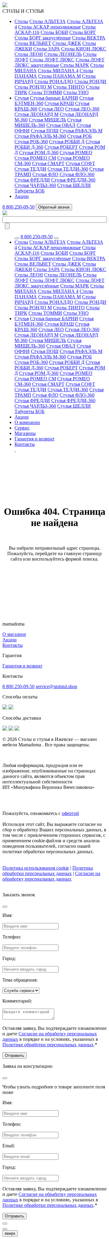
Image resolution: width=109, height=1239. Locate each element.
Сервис (22, 427)
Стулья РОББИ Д (66, 141)
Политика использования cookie (35, 868)
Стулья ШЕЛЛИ (74, 185)
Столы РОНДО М (33, 87)
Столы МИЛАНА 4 (58, 70)
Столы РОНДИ (90, 81)
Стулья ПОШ (44, 130)
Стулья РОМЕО (76, 152)
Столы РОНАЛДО (54, 81)
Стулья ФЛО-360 (77, 174)
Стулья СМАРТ (48, 163)
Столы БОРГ (82, 32)
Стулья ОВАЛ (60, 125)
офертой (70, 813)
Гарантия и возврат (34, 438)
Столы (21, 21)
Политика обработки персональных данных (47, 870)
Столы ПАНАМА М (59, 76)
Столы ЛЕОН (29, 54)
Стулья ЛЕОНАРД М (36, 114)
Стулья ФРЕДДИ (32, 179)
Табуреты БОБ (30, 190)
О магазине (14, 634)
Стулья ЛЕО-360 (82, 108)
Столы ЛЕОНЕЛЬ (63, 54)
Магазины (25, 433)
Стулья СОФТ (80, 163)
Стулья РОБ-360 (31, 141)
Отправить (14, 1055)
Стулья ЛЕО (51, 108)
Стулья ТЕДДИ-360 (68, 168)
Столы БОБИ (54, 32)
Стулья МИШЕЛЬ (47, 119)
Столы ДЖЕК (66, 43)
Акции (22, 196)
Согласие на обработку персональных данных (51, 876)
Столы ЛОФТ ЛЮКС (52, 59)
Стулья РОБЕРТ (61, 147)
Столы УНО (76, 92)
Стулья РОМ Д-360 (38, 152)
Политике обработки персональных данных (48, 1044)
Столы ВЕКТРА (88, 37)
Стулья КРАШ (59, 103)
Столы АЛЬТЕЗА (47, 21)
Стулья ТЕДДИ (30, 168)
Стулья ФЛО (45, 174)
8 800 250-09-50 (18, 206)
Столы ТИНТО (69, 87)
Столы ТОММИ (45, 92)
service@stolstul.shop (56, 686)
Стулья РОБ (79, 136)
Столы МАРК (74, 65)
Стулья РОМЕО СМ (35, 158)
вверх (10, 1233)
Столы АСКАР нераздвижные (49, 26)
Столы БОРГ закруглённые (43, 37)
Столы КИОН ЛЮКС (83, 48)
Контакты (25, 444)
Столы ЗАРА (46, 48)
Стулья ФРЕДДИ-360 (73, 179)
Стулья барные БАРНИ (54, 97)
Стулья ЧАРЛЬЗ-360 (35, 185)
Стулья (22, 97)
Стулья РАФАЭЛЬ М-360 (40, 136)
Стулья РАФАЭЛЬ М (81, 130)
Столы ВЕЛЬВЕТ (33, 43)
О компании (27, 422)
